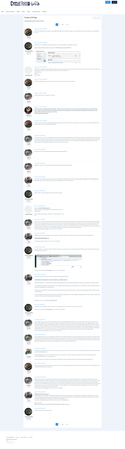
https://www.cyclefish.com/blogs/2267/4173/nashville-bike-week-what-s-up (52, 404)
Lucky (29, 185)
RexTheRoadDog (29, 51)
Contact (31, 437)
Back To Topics (97, 17)
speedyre (29, 101)
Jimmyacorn (28, 115)
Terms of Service (24, 437)
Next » (63, 24)
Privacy (17, 437)
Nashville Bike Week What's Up (42, 238)
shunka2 (29, 37)
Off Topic (34, 17)
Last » (67, 24)
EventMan (29, 356)
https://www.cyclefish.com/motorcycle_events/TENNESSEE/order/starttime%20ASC (53, 47)
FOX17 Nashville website (51, 300)
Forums (26, 17)
